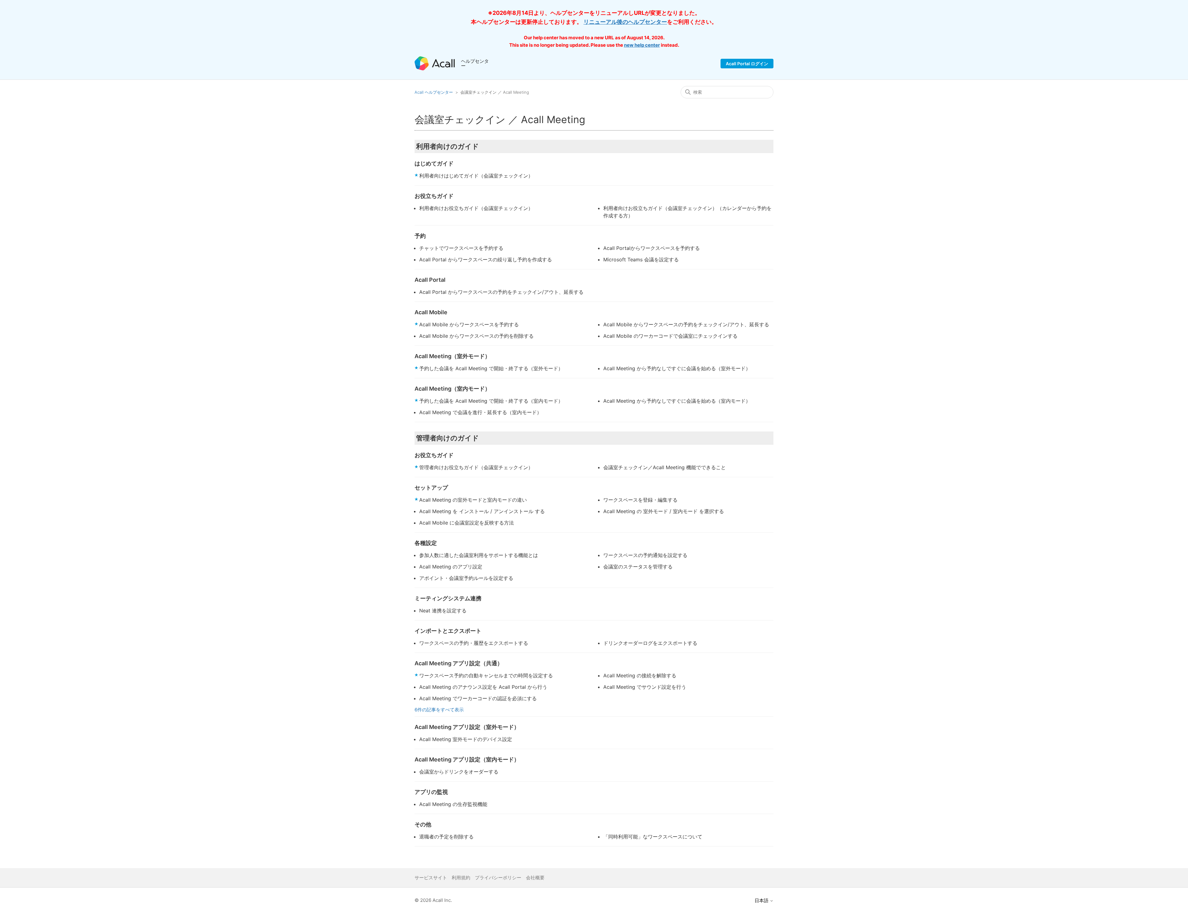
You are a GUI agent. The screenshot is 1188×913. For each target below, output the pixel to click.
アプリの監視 (431, 792)
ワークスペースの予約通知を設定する (645, 555)
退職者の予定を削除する (446, 837)
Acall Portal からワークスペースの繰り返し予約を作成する (485, 259)
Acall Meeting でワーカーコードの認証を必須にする (478, 698)
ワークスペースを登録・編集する (640, 500)
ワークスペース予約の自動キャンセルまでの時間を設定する (486, 675)
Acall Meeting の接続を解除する (639, 675)
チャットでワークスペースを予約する (461, 248)
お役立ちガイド (434, 196)
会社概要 (535, 878)
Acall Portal (430, 279)
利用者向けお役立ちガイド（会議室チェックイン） (476, 208)
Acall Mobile (431, 312)
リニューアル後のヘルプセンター (625, 22)
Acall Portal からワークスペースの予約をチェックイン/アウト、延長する (501, 292)
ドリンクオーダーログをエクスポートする (650, 643)
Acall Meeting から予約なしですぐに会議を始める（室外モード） (677, 368)
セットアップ (431, 487)
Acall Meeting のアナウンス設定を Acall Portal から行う (483, 687)
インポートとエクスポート (448, 631)
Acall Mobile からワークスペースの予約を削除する (476, 336)
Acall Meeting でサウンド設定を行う (644, 687)
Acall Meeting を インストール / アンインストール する (482, 511)
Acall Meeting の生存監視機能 (453, 804)
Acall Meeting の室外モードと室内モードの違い (473, 500)
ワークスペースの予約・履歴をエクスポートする (473, 643)
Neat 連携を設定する (443, 610)
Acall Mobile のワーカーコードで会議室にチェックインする (670, 336)
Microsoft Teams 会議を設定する (641, 259)
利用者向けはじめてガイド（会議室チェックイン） (476, 176)
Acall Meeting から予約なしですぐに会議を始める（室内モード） (677, 401)
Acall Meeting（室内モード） (452, 388)
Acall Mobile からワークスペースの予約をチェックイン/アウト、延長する (686, 324)
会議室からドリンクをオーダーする (458, 772)
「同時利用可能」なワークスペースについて (652, 837)
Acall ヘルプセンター (434, 92)
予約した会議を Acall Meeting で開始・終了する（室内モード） (491, 401)
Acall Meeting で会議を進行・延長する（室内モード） (480, 412)
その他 (423, 824)
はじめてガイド (434, 163)
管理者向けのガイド (447, 438)
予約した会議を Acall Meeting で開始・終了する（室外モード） (491, 368)
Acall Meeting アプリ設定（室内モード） (467, 759)
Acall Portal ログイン (747, 63)
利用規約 (461, 878)
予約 (420, 236)
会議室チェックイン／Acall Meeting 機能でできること (664, 467)
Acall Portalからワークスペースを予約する (651, 248)
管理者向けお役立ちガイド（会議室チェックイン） (476, 467)
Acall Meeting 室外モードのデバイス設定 (465, 739)
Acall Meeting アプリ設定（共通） (459, 663)
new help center (642, 45)
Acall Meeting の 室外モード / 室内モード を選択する (663, 511)
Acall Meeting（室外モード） (452, 356)
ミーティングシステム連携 (448, 598)
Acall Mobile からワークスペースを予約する (469, 324)
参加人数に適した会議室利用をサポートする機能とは (478, 555)
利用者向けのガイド (447, 146)
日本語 (762, 900)
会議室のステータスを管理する (638, 567)
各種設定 (426, 543)
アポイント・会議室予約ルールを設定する (466, 578)
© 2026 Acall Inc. (433, 900)
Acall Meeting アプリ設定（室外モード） (467, 727)
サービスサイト (431, 878)
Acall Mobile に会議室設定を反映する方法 (466, 523)
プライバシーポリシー (498, 878)
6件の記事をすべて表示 (439, 710)
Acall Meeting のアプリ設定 (450, 567)
